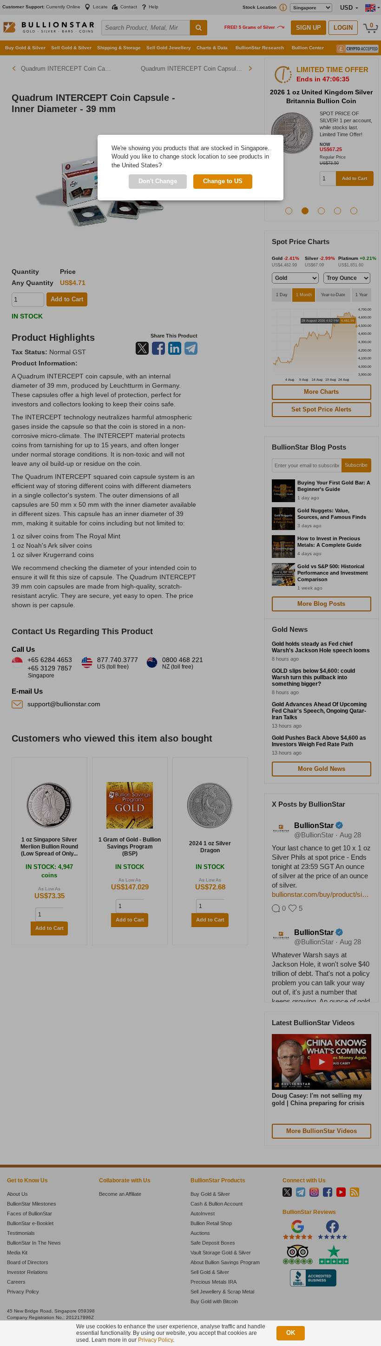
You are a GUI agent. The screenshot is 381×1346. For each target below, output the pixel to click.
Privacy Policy (155, 1340)
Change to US (223, 181)
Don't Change (157, 181)
